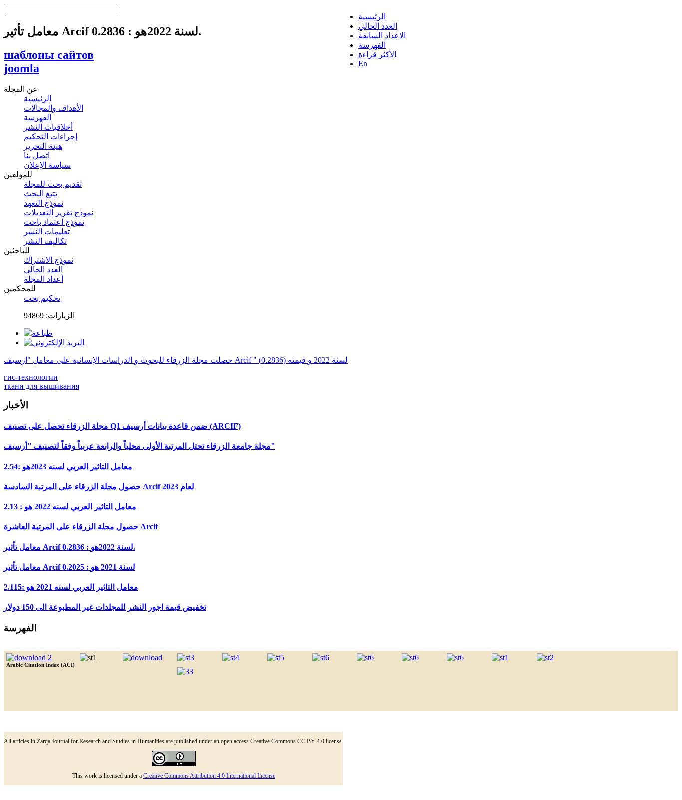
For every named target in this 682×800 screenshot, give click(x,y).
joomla (21, 68)
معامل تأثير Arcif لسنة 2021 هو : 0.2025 (69, 567)
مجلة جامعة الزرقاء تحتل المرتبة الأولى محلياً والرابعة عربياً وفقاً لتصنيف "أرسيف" (139, 446)
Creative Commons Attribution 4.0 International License (209, 775)
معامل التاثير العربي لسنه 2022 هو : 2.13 (70, 506)
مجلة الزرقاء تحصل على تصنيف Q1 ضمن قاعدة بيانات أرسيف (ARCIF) (122, 426)
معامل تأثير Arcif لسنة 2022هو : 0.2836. (69, 547)
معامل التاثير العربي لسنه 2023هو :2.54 (68, 466)
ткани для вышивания (41, 386)
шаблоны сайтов (49, 54)
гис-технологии (31, 377)
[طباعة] (38, 333)
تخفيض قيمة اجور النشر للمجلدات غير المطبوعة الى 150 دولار (105, 607)
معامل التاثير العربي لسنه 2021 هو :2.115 (71, 587)
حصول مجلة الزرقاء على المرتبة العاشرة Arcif (81, 526)
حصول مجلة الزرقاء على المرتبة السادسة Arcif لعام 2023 (99, 486)
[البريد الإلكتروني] (54, 342)
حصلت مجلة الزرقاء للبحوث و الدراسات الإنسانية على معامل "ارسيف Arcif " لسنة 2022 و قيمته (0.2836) (176, 360)
